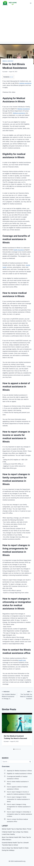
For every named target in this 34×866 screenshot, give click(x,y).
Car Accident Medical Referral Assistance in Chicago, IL (8, 695)
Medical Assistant (8, 61)
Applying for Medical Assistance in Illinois (19, 770)
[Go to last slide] (4, 730)
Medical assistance (19, 113)
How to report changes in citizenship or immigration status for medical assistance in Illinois (19, 814)
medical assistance (25, 83)
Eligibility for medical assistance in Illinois (19, 773)
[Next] (29, 730)
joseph (5, 71)
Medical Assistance (23, 109)
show (11, 77)
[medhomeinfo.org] (10, 3)
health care (22, 660)
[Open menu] (30, 3)
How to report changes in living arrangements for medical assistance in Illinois (18, 807)
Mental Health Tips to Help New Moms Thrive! (16, 829)
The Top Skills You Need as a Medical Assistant (26, 695)
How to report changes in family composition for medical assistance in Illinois (18, 799)
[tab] (13, 749)
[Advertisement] (17, 24)
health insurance (18, 250)
